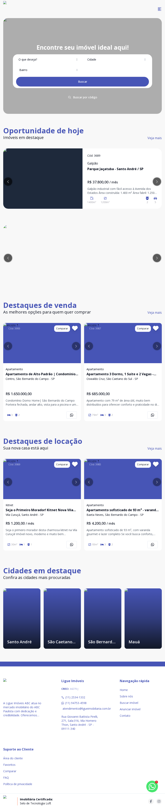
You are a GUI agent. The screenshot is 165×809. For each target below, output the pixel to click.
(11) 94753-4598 (76, 703)
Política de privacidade (17, 784)
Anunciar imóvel (130, 709)
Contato (125, 716)
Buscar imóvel (129, 703)
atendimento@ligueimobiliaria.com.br (83, 708)
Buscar (82, 81)
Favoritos (9, 765)
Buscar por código (85, 97)
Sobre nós (126, 696)
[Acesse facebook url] (151, 801)
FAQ (6, 777)
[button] (8, 346)
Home (124, 690)
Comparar (9, 771)
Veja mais (154, 138)
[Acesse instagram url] (159, 801)
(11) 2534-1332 (75, 697)
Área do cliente (13, 758)
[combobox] (48, 59)
